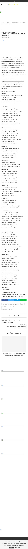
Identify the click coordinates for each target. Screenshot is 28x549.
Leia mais (17, 547)
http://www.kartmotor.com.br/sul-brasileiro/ (13, 81)
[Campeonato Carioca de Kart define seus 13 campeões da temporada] (14, 344)
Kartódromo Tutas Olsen (8, 306)
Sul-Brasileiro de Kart (7, 309)
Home (2, 22)
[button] (14, 13)
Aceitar (11, 547)
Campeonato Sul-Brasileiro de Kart (10, 304)
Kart (8, 22)
